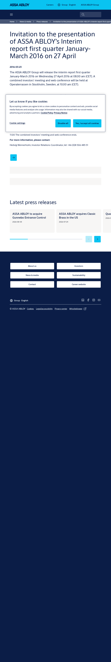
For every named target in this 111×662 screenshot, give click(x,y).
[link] (49, 5)
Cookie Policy (47, 112)
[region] (55, 113)
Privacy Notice (60, 112)
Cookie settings (17, 123)
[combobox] (90, 14)
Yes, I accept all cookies (87, 123)
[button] (97, 239)
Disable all (63, 123)
